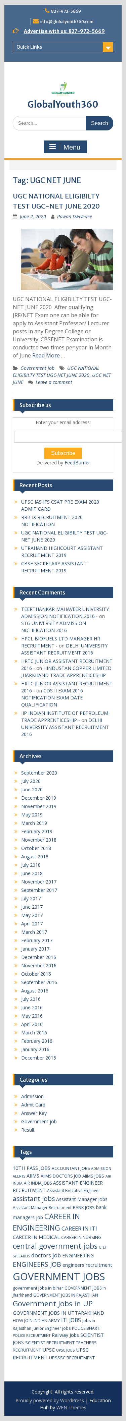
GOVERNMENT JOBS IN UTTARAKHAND (58, 1312)
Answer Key (34, 1113)
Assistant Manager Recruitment (42, 1207)
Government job (37, 368)
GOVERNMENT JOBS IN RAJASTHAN (65, 1295)
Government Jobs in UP (53, 1303)
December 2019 (38, 798)
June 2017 (32, 907)
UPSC (48, 1349)
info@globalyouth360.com (66, 21)
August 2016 (34, 990)
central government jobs (55, 1246)
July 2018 (31, 865)
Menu (72, 147)
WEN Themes (71, 1407)
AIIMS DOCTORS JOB (61, 1176)
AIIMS (33, 1175)
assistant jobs (34, 1198)
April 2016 (32, 1024)
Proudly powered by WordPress (49, 1400)
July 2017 (31, 898)
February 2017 (36, 940)
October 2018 (36, 848)
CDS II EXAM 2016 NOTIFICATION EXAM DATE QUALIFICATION (52, 697)
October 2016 (36, 974)
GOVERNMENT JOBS (59, 1276)
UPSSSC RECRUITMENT (72, 1358)
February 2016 (36, 1041)
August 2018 (34, 856)
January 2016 (35, 1049)
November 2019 (38, 806)
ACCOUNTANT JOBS (71, 1168)
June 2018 (32, 873)
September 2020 (39, 773)
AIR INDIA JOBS (38, 1183)
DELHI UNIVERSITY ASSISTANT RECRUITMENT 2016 (65, 727)
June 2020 (32, 789)
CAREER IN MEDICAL (36, 1237)
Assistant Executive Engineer (73, 1190)
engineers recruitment (87, 1264)
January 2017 (35, 949)
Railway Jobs (65, 1335)
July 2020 (31, 781)
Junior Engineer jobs (52, 1328)
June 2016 (32, 1007)
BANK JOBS (84, 1207)
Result (28, 1130)
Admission (32, 1096)
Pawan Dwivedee (74, 216)
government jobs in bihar (38, 1288)
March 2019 (34, 823)
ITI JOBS (71, 1320)
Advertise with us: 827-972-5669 (64, 31)
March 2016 (34, 1032)
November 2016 (38, 965)
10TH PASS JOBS (31, 1167)
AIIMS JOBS (93, 1176)
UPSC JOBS (65, 1350)
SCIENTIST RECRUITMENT (50, 1343)
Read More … (48, 355)
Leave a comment (54, 382)
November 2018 (38, 840)
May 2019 (32, 814)
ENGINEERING (78, 1255)
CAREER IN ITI (79, 1228)
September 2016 (39, 982)
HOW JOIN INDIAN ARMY (36, 1320)
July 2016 (31, 999)
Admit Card (33, 1104)
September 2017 (39, 890)
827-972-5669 (66, 11)
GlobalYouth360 (63, 104)
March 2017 (34, 932)
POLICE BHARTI (86, 1328)
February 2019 (36, 831)
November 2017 (38, 881)
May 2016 (32, 1016)
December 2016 (38, 957)
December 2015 (38, 1058)
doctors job (46, 1255)
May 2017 (32, 915)
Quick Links (29, 47)
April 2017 (32, 923)
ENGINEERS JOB (37, 1264)
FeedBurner (77, 462)
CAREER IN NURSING (81, 1237)
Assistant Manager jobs (82, 1199)
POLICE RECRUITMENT (31, 1335)
